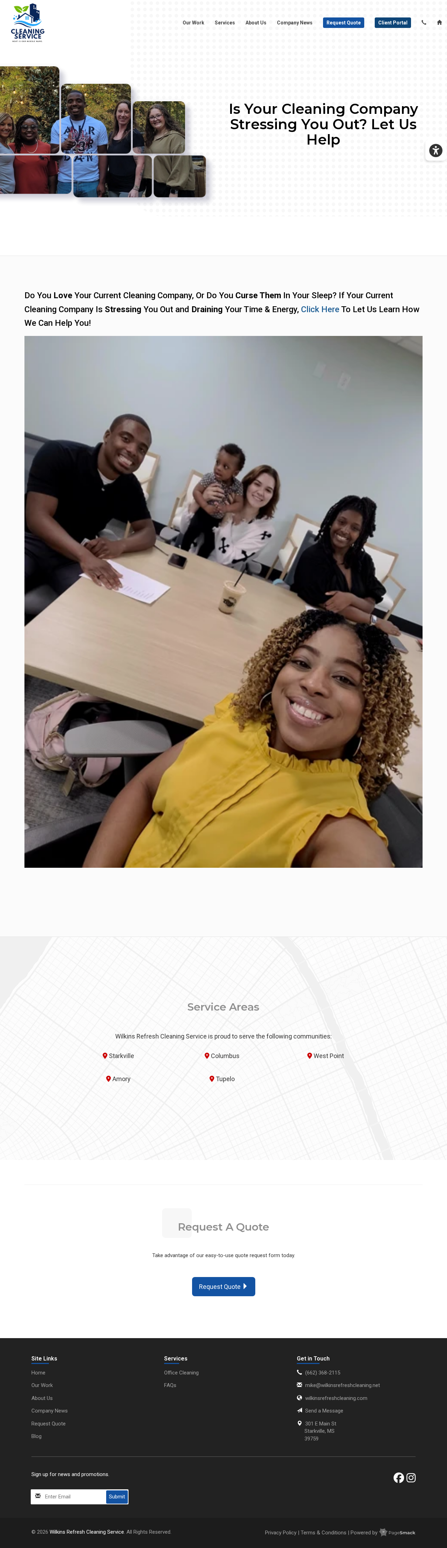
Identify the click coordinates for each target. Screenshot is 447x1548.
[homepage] (27, 23)
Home (38, 1373)
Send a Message (324, 1411)
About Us (256, 22)
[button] (435, 150)
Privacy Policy (281, 1532)
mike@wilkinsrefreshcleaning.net (342, 1385)
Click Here (320, 309)
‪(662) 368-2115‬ (322, 1373)
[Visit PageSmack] (397, 1532)
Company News (295, 22)
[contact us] (424, 23)
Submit (117, 1497)
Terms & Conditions (323, 1532)
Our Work (193, 22)
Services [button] (225, 22)
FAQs (170, 1385)
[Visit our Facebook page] (399, 1478)
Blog (36, 1436)
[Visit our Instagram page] (411, 1478)
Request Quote (48, 1424)
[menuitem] (27, 22)
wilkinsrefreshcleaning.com (336, 1398)
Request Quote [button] (220, 1286)
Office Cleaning (181, 1373)
